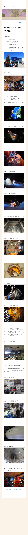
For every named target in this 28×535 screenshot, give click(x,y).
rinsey (17, 489)
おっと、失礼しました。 (13, 6)
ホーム (5, 18)
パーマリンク (20, 489)
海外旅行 (10, 489)
